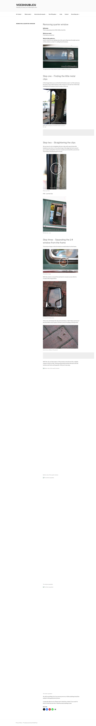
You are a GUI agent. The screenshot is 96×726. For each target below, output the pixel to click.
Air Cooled (18, 14)
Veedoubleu (26, 4)
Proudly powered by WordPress (30, 722)
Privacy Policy (19, 722)
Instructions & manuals (39, 14)
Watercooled (28, 14)
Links (61, 14)
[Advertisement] (68, 132)
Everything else (74, 14)
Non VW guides (52, 14)
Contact (67, 14)
